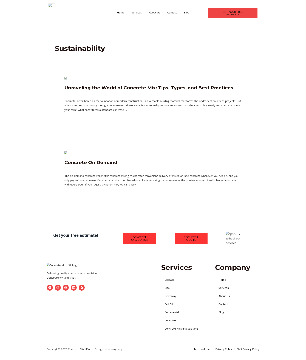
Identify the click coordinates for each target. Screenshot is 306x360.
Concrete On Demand (90, 162)
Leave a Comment (75, 93)
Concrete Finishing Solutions (182, 328)
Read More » (72, 118)
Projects (118, 93)
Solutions (130, 93)
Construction (103, 93)
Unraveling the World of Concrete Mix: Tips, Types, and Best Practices (148, 88)
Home (120, 12)
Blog (186, 12)
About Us (154, 12)
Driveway (170, 296)
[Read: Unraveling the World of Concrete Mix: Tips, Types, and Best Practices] (77, 78)
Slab (167, 288)
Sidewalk (170, 279)
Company (101, 168)
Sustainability (145, 93)
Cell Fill (169, 304)
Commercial (172, 312)
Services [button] (137, 12)
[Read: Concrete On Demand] (106, 153)
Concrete (170, 320)
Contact (172, 12)
